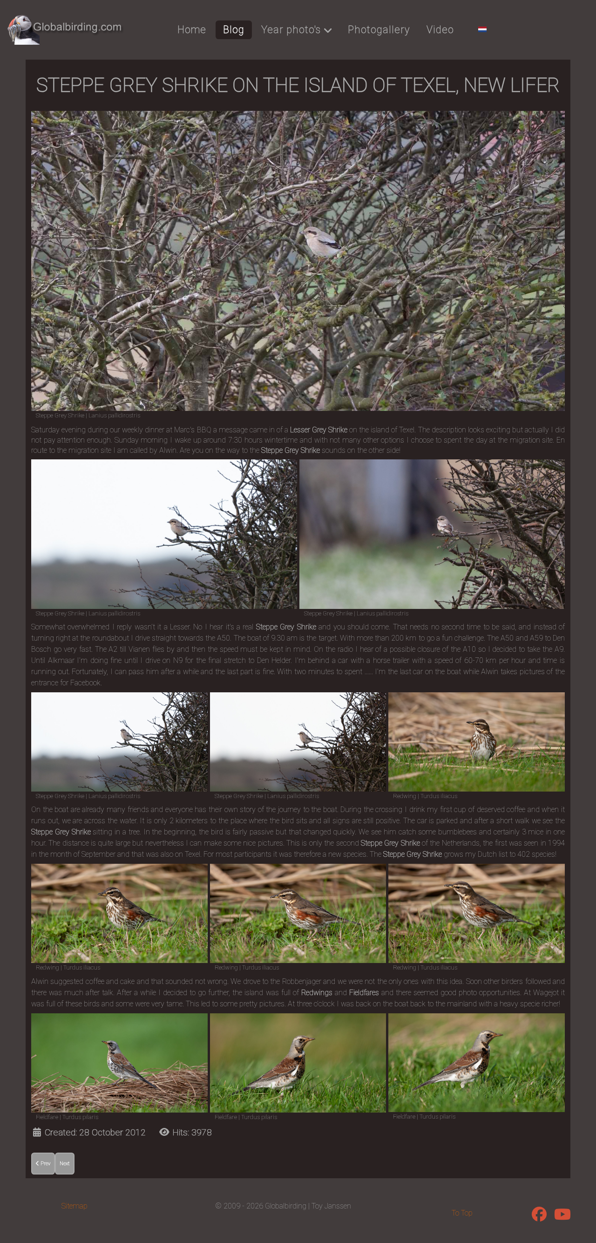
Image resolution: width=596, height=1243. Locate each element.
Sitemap (74, 1206)
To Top (462, 1213)
